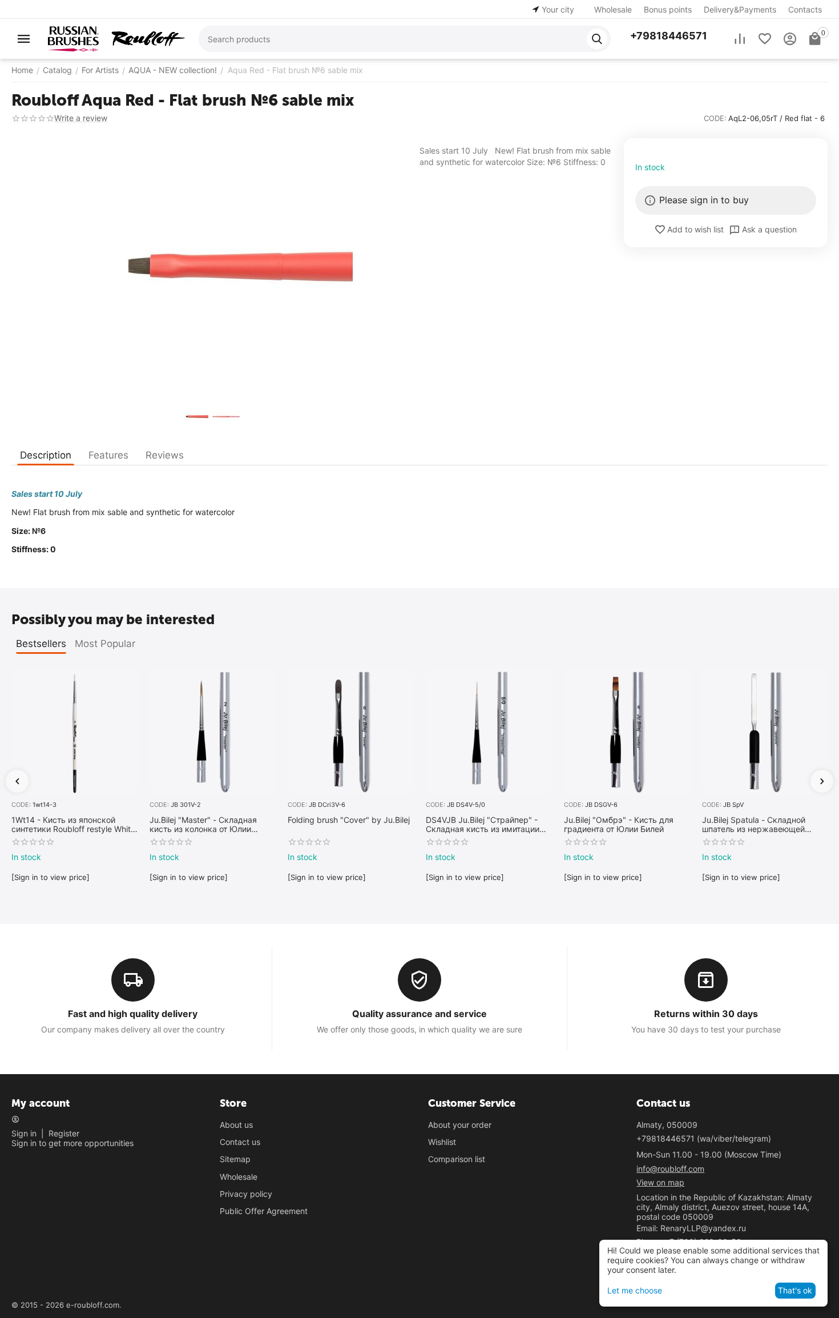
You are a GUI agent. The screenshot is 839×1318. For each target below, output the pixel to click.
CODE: (715, 118)
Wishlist (442, 1142)
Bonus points (668, 9)
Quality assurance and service (419, 1013)
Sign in (24, 1133)
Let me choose (634, 1290)
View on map (660, 1182)
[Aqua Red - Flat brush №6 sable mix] (209, 266)
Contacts (805, 9)
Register (64, 1133)
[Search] (597, 39)
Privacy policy (246, 1194)
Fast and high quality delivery (132, 1013)
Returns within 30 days (706, 1013)
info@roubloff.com (670, 1169)
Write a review (80, 118)
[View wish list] (764, 38)
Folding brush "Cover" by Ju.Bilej (349, 820)
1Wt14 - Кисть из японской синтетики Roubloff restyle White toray (73, 825)
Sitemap (235, 1159)
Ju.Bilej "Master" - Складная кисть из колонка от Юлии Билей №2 (203, 825)
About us (236, 1125)
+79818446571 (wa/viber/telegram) (703, 1138)
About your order (459, 1125)
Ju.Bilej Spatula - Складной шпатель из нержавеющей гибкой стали (753, 825)
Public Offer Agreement (264, 1211)
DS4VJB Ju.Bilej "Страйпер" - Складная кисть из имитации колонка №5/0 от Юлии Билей (484, 825)
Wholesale (613, 9)
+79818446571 (668, 36)
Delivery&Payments (740, 9)
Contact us (240, 1142)
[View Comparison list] (739, 38)
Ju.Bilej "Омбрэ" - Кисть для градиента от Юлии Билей (618, 824)
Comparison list (456, 1159)
